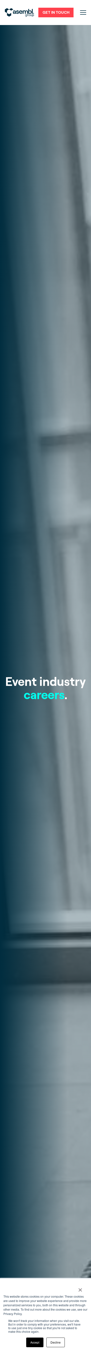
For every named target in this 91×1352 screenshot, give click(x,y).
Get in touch (55, 12)
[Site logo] (19, 12)
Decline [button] (55, 1342)
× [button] (80, 1288)
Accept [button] (34, 1342)
